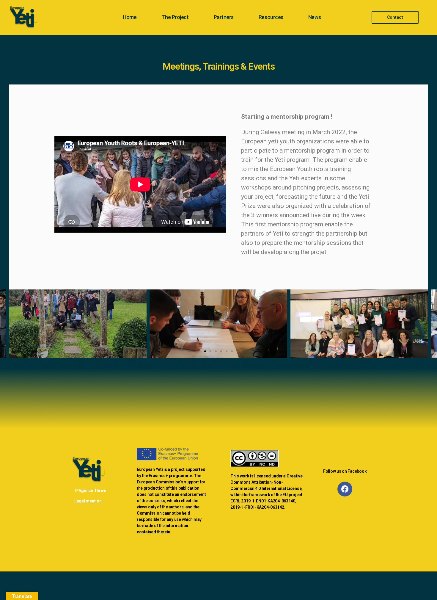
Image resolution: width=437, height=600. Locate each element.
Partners (224, 17)
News (314, 17)
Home (129, 17)
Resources (271, 17)
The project (174, 17)
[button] (205, 351)
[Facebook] (344, 489)
